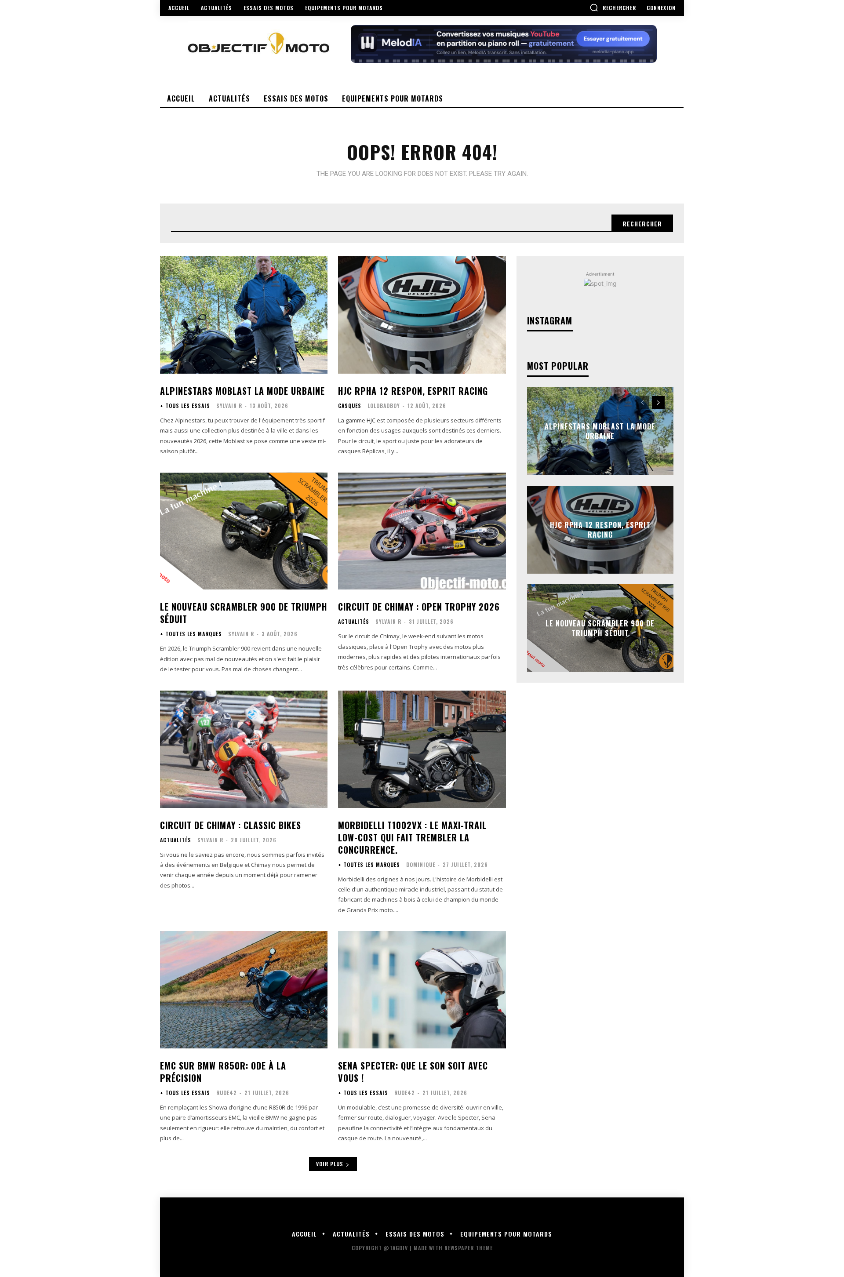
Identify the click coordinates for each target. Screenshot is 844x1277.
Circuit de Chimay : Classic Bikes (230, 825)
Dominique (420, 864)
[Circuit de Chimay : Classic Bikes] (243, 749)
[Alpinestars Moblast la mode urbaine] (243, 315)
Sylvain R (229, 405)
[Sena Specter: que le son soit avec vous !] (422, 989)
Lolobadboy (383, 405)
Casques (349, 405)
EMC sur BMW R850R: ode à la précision (223, 1071)
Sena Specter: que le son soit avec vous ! (413, 1071)
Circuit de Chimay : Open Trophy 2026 (419, 606)
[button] (612, 7)
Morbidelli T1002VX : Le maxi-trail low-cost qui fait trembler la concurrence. (412, 837)
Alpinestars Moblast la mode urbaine (242, 390)
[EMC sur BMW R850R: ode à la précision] (243, 989)
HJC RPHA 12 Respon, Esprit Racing (413, 390)
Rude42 (226, 1092)
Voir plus (329, 1164)
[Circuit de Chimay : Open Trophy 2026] (422, 531)
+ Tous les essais (185, 405)
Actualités (353, 621)
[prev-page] (642, 402)
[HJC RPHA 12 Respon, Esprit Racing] (422, 315)
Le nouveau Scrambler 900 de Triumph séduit (243, 613)
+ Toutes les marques (191, 634)
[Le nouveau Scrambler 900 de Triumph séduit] (243, 531)
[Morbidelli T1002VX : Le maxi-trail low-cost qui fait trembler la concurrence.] (422, 749)
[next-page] (658, 402)
